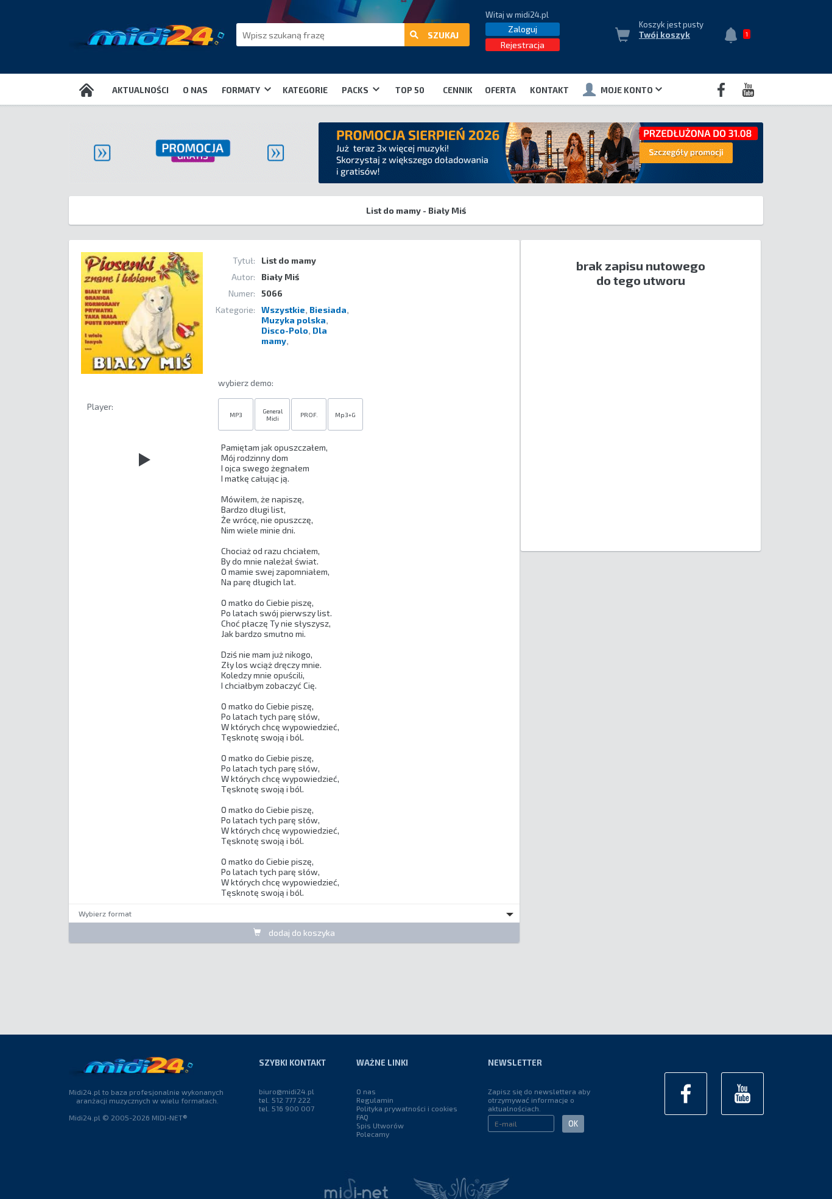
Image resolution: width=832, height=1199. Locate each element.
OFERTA (500, 90)
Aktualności (140, 90)
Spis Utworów (380, 1125)
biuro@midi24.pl (286, 1091)
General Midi (273, 414)
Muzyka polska (293, 320)
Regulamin (374, 1099)
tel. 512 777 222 (285, 1099)
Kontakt (549, 90)
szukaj (443, 35)
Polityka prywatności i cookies (406, 1108)
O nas (195, 90)
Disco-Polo (284, 330)
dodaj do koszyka (301, 932)
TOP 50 (410, 90)
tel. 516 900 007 (286, 1108)
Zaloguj (522, 29)
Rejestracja (523, 45)
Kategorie (305, 90)
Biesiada (328, 309)
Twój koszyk (664, 35)
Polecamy (372, 1134)
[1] (734, 36)
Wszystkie (283, 309)
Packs (356, 90)
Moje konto (627, 90)
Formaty (242, 90)
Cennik (458, 90)
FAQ (362, 1117)
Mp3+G (345, 414)
